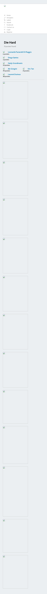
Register (9, 32)
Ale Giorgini (12, 69)
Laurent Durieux (14, 74)
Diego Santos (13, 58)
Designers (9, 18)
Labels (8, 20)
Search (8, 22)
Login (8, 30)
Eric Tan (31, 69)
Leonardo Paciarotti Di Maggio (19, 52)
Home (8, 15)
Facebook (9, 25)
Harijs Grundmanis (15, 63)
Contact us (10, 27)
